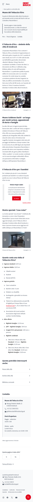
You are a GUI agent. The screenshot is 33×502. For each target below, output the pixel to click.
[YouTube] (16, 498)
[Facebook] (7, 498)
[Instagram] (3, 498)
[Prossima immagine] (28, 100)
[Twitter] (11, 498)
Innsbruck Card (10, 305)
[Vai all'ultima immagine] (5, 100)
